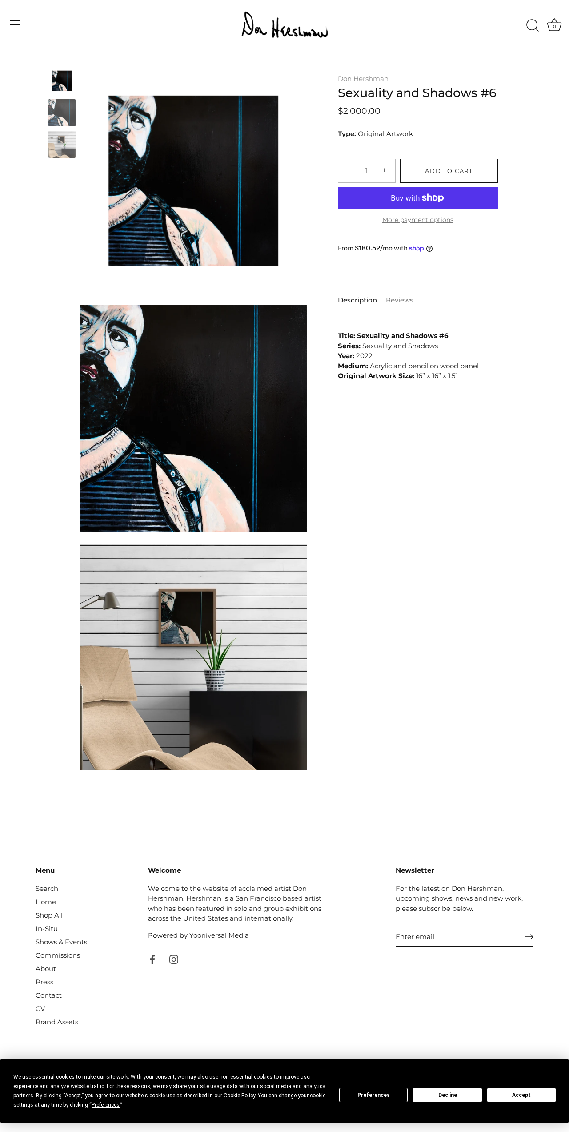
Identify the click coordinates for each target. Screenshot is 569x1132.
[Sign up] (529, 936)
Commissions (58, 955)
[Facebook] (152, 958)
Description (357, 300)
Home (46, 902)
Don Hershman (363, 78)
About (46, 968)
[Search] (532, 26)
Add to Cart (449, 170)
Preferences (373, 1095)
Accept (521, 1095)
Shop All (49, 915)
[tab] (362, 300)
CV (40, 1008)
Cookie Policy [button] (239, 1095)
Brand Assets (57, 1022)
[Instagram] (173, 958)
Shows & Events (61, 942)
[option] (62, 82)
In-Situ (47, 928)
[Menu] (15, 24)
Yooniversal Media (219, 935)
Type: (347, 134)
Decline (447, 1095)
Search (47, 888)
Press (44, 982)
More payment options (417, 219)
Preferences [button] (106, 1105)
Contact (49, 995)
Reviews (399, 300)
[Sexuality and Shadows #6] (62, 81)
